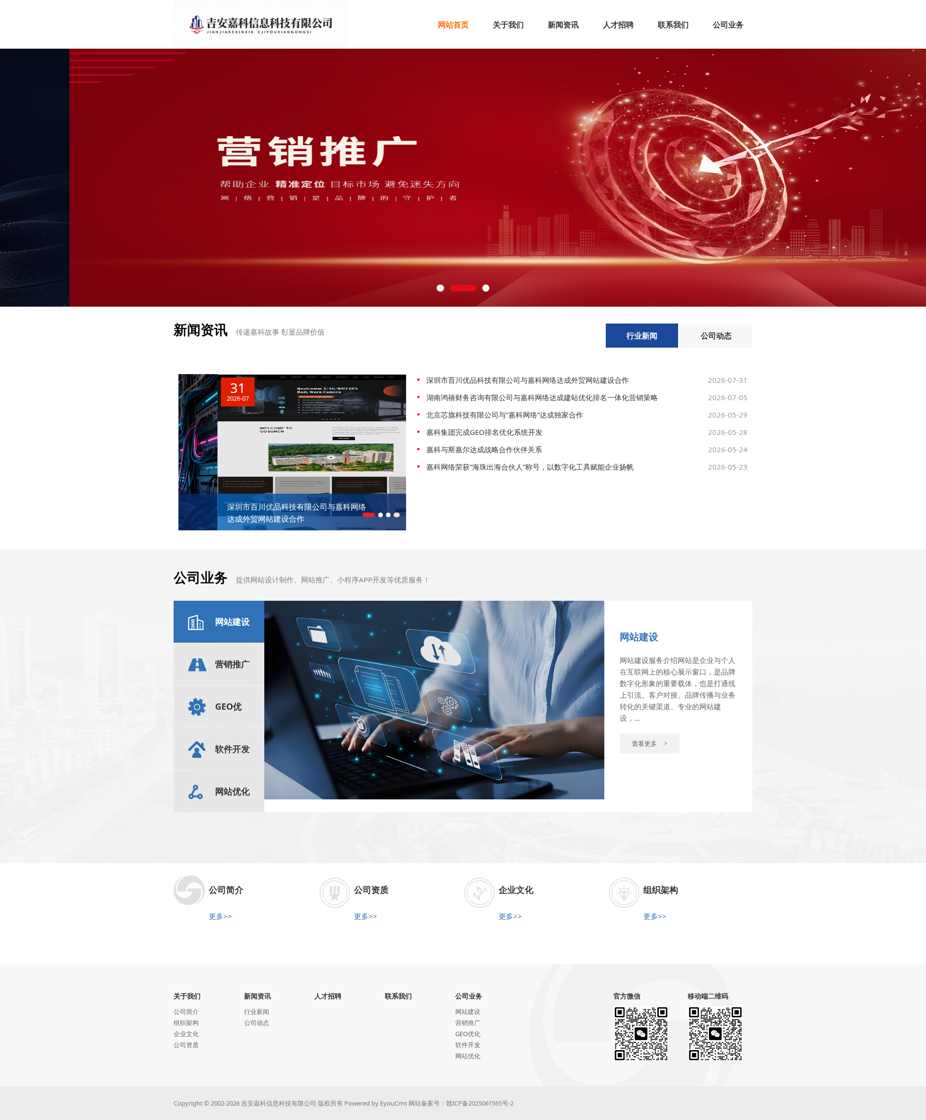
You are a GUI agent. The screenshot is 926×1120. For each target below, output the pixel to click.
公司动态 (716, 335)
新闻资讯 (257, 995)
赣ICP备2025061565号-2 (480, 1103)
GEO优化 (467, 1033)
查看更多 (649, 743)
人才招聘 (327, 995)
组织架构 (186, 1022)
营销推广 (467, 1022)
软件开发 (467, 1044)
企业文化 (186, 1033)
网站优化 (467, 1056)
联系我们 (398, 995)
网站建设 (467, 1011)
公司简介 (186, 1011)
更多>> (220, 916)
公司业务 (468, 995)
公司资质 (186, 1044)
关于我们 (187, 995)
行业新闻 (641, 335)
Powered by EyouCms (375, 1103)
